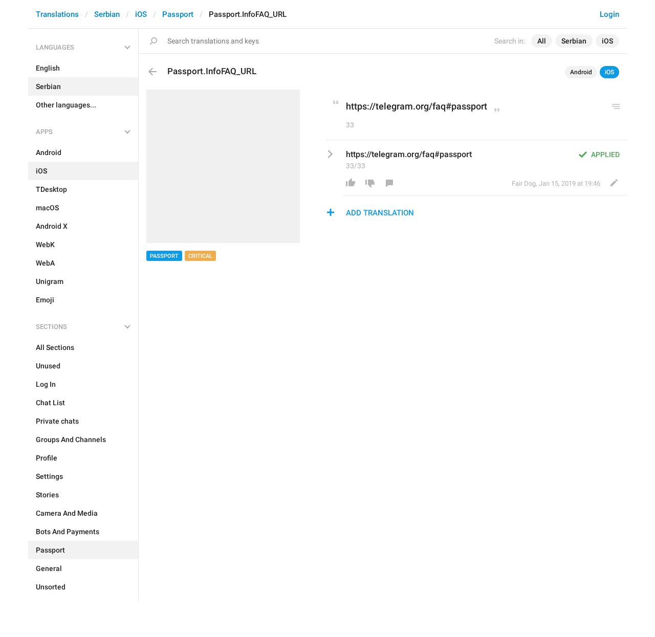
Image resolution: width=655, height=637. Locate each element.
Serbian (107, 14)
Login (609, 14)
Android (581, 72)
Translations (57, 14)
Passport (177, 14)
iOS (141, 14)
